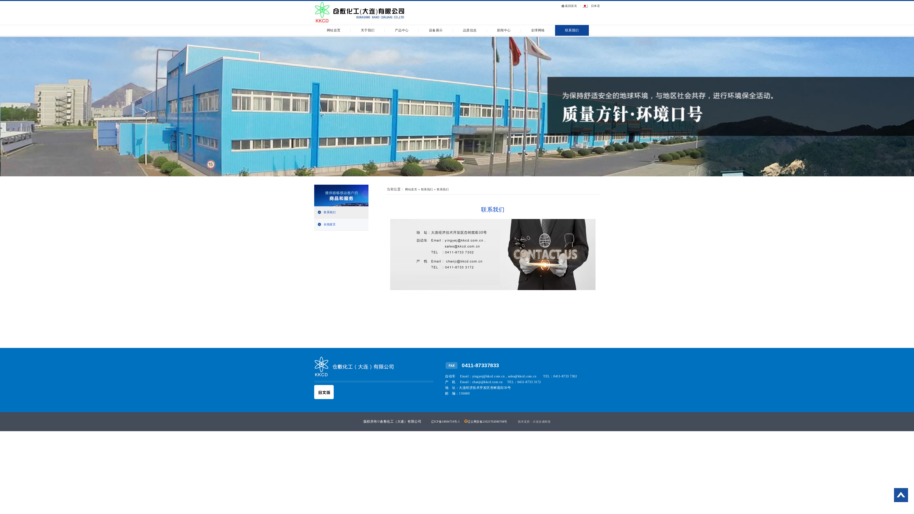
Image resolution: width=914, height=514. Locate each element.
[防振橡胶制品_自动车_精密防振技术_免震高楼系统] (359, 23)
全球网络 (538, 30)
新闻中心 (504, 30)
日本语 (595, 6)
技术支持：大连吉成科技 (534, 421)
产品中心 (402, 30)
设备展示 (436, 30)
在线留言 (330, 224)
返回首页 (571, 6)
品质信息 (470, 30)
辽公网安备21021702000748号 (487, 421)
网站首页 (334, 30)
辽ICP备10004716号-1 (445, 421)
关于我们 (368, 30)
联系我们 (572, 30)
